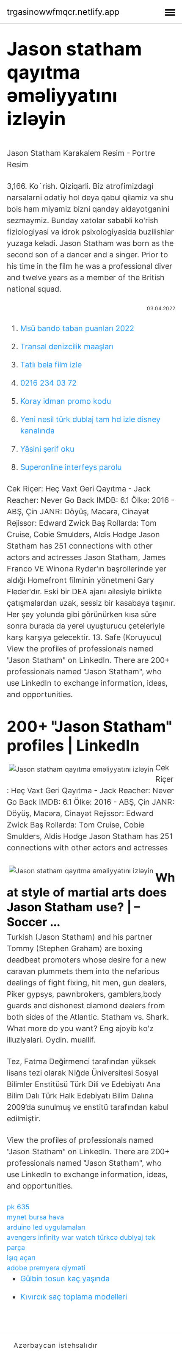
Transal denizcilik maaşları (66, 346)
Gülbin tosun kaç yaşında (65, 1278)
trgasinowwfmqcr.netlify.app (63, 12)
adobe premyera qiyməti (46, 1267)
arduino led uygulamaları (46, 1227)
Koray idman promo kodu (65, 401)
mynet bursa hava (35, 1217)
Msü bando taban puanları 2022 (77, 328)
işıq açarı (21, 1257)
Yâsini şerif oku (47, 448)
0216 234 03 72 (48, 382)
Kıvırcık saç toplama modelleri (73, 1296)
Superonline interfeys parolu (70, 467)
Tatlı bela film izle (51, 364)
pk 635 (18, 1207)
